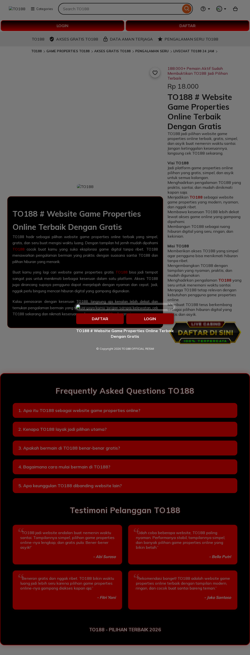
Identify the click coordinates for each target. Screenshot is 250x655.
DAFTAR (100, 318)
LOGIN (150, 318)
